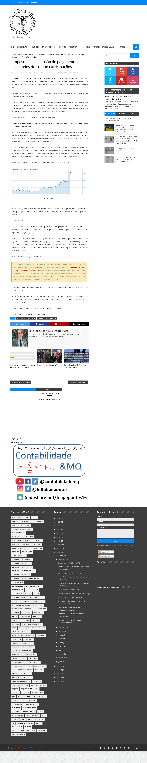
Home (12, 47)
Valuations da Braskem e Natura (70, 573)
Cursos (28, 594)
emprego (15, 624)
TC (13, 723)
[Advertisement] (97, 24)
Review (40, 712)
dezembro (62, 556)
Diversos (15, 613)
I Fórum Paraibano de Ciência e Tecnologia (74, 593)
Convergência (17, 582)
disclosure (39, 601)
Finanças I (41, 636)
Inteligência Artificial (36, 666)
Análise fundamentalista (26, 55)
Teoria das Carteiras (25, 723)
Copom (35, 590)
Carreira (15, 552)
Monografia (17, 685)
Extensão (15, 632)
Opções (15, 689)
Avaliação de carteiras (32, 544)
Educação (37, 616)
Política (21, 696)
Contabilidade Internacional (23, 571)
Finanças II (16, 639)
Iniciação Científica (31, 662)
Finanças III (28, 639)
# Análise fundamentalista (26, 318)
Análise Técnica (18, 533)
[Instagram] (124, 2)
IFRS (34, 655)
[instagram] (132, 748)
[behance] (128, 748)
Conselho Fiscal (18, 556)
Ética (14, 628)
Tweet (22, 324)
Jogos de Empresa (25, 670)
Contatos (34, 2)
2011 (59, 681)
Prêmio (15, 700)
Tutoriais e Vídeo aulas (103, 47)
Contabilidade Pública (21, 575)
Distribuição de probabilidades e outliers (29, 609)
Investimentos (48, 47)
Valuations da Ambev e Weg (68, 590)
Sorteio (15, 719)
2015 (59, 666)
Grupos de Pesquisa (68, 47)
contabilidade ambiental (22, 559)
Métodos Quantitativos (21, 674)
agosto (61, 635)
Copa (28, 590)
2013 (59, 674)
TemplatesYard (27, 748)
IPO (13, 670)
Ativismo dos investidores (22, 540)
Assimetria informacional (22, 537)
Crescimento (17, 594)
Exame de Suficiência (36, 628)
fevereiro (62, 658)
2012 (59, 677)
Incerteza (33, 658)
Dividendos (41, 55)
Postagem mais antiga (78, 382)
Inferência (16, 662)
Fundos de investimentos (22, 643)
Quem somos (23, 2)
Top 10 (38, 723)
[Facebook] (128, 2)
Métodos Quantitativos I (22, 677)
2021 (59, 533)
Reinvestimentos (29, 708)
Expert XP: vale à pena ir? (47, 365)
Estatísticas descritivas (31, 624)
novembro (62, 559)
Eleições (35, 620)
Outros (121, 47)
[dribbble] (120, 748)
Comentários (121, 114)
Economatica (25, 616)
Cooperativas (17, 590)
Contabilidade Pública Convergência (26, 578)
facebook (49, 389)
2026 (59, 518)
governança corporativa (22, 651)
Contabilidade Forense (21, 563)
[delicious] (136, 748)
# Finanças (53, 318)
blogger (23, 389)
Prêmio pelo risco (28, 700)
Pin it (61, 324)
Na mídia (35, 47)
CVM (30, 597)
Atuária (39, 540)
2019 (59, 541)
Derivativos (39, 597)
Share (41, 324)
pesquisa (15, 693)
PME (13, 696)
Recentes (133, 114)
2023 (59, 526)
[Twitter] (136, 2)
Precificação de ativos (36, 696)
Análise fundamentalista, (53, 72)
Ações (34, 518)
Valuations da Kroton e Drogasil (70, 597)
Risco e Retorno (32, 715)
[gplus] (108, 748)
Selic (44, 715)
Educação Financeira (20, 620)
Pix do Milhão (37, 693)
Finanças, (74, 72)
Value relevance (18, 734)
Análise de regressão (20, 525)
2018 (59, 545)
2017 (59, 548)
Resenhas (86, 47)
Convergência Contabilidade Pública (26, 586)
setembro (62, 631)
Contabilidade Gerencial (22, 567)
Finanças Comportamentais (23, 636)
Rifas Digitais (17, 715)
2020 (59, 537)
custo (36, 594)
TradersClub (17, 727)
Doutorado (38, 613)
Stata (23, 719)
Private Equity (17, 704)
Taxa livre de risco (36, 719)
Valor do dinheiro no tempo (23, 731)
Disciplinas (22, 47)
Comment (81, 324)
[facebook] (100, 748)
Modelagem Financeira (21, 681)
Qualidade (16, 708)
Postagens (104, 552)
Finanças (51, 55)
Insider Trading (18, 666)
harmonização (18, 655)
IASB (28, 655)
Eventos (22, 628)
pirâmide (25, 693)
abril (60, 650)
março (61, 654)
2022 (59, 529)
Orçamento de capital (29, 689)
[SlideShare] (132, 2)
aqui (27, 232)
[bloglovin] (116, 748)
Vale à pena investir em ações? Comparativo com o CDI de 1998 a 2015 (126, 159)
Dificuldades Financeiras (22, 601)
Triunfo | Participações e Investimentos (29, 78)
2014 (59, 670)
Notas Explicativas (38, 685)
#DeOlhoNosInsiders (20, 518)
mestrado (38, 670)
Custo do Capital (19, 597)
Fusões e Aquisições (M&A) (23, 647)
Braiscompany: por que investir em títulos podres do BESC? (22, 366)
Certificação (27, 552)
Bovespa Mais (17, 548)
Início (12, 2)
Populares (110, 114)
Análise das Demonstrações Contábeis (27, 521)
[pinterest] (112, 748)
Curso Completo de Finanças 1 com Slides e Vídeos (76, 366)
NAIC (26, 685)
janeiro (61, 661)
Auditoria (16, 544)
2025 (59, 522)
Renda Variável (29, 712)
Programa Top (32, 704)
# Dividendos (42, 318)
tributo (28, 727)
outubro (61, 627)
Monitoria (37, 681)
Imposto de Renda (19, 658)
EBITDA (14, 616)
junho (60, 642)
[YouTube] (120, 2)
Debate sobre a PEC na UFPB (69, 563)
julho (60, 639)
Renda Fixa (16, 712)
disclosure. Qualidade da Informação (27, 605)
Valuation (41, 731)
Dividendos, (67, 72)
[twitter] (104, 748)
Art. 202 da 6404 (56, 241)
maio (60, 646)
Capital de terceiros (34, 548)
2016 (59, 552)
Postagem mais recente (21, 382)
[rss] (124, 748)
